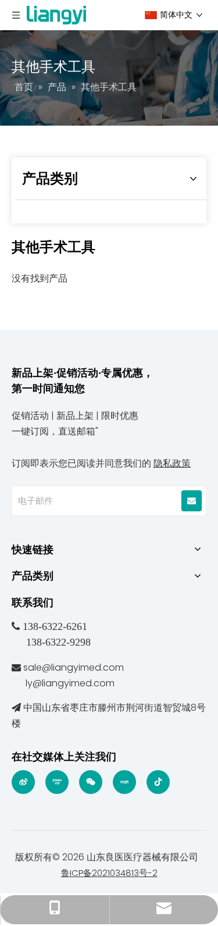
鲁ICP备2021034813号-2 (109, 873)
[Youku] (57, 782)
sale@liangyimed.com (73, 667)
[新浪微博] (23, 782)
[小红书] (124, 782)
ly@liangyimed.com (70, 683)
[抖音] (158, 782)
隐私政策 (172, 463)
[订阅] (191, 501)
